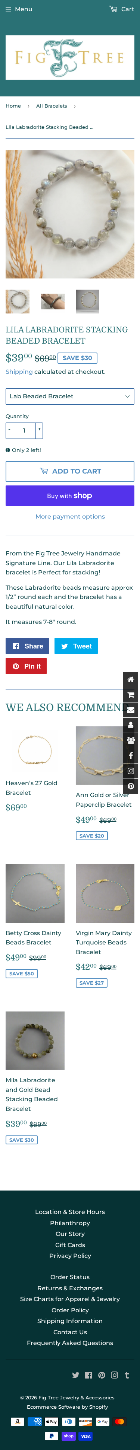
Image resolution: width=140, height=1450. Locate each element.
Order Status (70, 1277)
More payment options (70, 516)
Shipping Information (70, 1321)
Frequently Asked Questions (70, 1343)
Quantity (17, 416)
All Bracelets (51, 106)
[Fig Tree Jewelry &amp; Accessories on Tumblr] (127, 1376)
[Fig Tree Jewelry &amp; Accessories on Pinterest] (102, 1376)
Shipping (19, 371)
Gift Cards (70, 1245)
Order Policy (70, 1310)
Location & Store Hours (70, 1211)
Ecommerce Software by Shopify (67, 1407)
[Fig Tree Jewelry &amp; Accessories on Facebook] (89, 1376)
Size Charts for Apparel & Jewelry (70, 1299)
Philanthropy (70, 1223)
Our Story (70, 1233)
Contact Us (70, 1332)
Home (13, 106)
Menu (23, 9)
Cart (127, 9)
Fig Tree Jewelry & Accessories (76, 1397)
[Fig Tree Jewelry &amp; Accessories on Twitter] (76, 1376)
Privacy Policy (70, 1255)
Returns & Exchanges (70, 1288)
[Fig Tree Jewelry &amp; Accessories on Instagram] (114, 1376)
